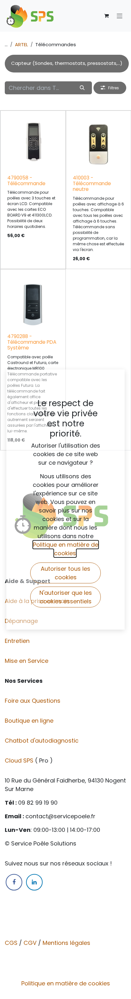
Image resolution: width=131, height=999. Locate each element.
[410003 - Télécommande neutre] (99, 143)
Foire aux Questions (33, 701)
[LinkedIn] (34, 882)
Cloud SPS (20, 760)
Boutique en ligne (30, 721)
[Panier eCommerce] (106, 15)
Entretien (17, 641)
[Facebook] (14, 882)
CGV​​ (30, 943)
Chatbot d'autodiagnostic (42, 741)
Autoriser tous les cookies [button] (65, 573)
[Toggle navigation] (120, 15)
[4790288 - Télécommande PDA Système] (33, 301)
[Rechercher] (82, 87)
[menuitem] (67, 63)
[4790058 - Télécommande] (33, 143)
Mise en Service (27, 661)
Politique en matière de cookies (65, 983)
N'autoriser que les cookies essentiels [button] (65, 597)
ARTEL (21, 44)
